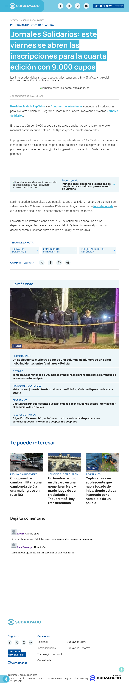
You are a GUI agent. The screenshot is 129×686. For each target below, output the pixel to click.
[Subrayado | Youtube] (86, 6)
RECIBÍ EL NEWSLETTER (109, 6)
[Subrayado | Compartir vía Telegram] (68, 262)
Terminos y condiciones (20, 675)
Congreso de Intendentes (67, 106)
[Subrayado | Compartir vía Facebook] (50, 262)
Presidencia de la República (27, 106)
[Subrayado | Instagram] (77, 6)
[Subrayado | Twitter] (69, 6)
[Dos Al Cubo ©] (105, 680)
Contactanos (19, 662)
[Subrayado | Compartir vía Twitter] (42, 262)
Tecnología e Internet (49, 654)
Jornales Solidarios (33, 20)
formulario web (103, 206)
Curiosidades (45, 660)
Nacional (42, 642)
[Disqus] (64, 567)
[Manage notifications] (121, 669)
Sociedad (15, 20)
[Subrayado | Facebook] (60, 6)
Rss (35, 675)
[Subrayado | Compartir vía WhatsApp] (59, 262)
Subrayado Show (76, 642)
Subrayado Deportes (78, 648)
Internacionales (46, 648)
